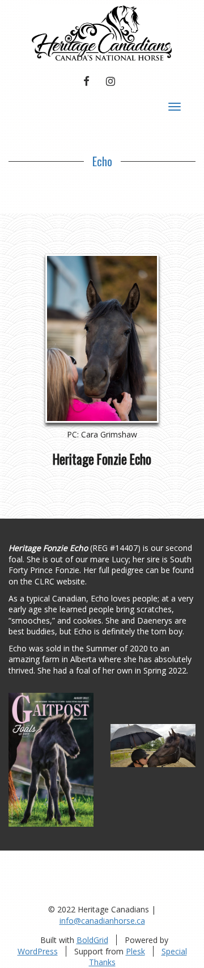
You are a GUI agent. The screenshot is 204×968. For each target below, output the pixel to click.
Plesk (135, 951)
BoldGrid (92, 940)
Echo (102, 161)
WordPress (38, 951)
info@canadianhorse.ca (102, 920)
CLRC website (60, 581)
